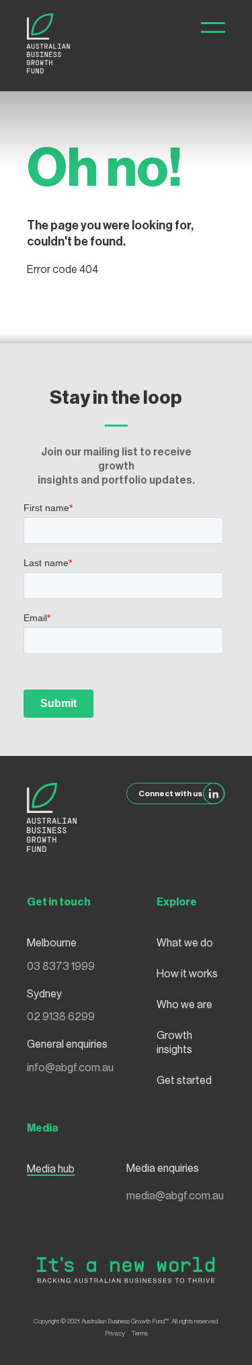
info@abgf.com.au (70, 1067)
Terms (140, 1333)
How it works (187, 974)
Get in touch (59, 902)
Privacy (115, 1333)
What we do (185, 943)
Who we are (184, 1004)
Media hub (51, 1169)
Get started (184, 1080)
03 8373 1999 (61, 966)
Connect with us (170, 793)
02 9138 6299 (61, 1017)
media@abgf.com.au (175, 1196)
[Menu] (213, 27)
